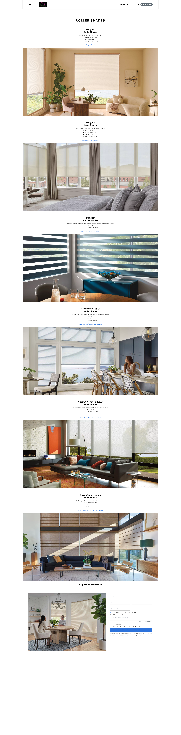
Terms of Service (140, 635)
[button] (30, 4)
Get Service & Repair (134, 626)
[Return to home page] (57, 4)
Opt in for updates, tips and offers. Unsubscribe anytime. (125, 612)
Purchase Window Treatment (119, 626)
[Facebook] (135, 4)
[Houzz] (138, 4)
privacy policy (149, 633)
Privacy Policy (132, 635)
